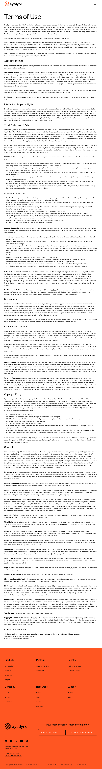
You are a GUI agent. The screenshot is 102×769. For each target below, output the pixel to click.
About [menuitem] (7, 693)
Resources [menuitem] (42, 686)
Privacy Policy (66, 765)
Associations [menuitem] (9, 702)
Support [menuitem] (72, 686)
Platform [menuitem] (40, 659)
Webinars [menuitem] (39, 706)
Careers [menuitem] (7, 697)
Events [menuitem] (38, 702)
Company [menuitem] (10, 686)
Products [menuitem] (9, 659)
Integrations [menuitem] (40, 670)
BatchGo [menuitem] (8, 670)
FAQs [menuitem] (69, 697)
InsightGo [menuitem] (8, 680)
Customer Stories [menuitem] (73, 670)
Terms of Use (52, 765)
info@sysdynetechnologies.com (19, 638)
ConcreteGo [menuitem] (9, 666)
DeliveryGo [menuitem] (8, 675)
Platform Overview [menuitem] (42, 666)
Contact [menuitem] (70, 693)
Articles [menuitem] (38, 693)
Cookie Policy (81, 765)
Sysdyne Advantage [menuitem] (74, 666)
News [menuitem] (38, 697)
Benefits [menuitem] (72, 659)
